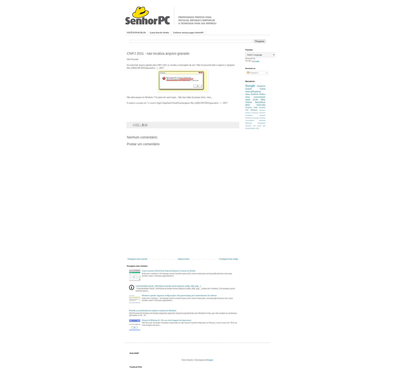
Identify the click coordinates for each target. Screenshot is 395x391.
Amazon (262, 110)
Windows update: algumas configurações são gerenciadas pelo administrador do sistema (179, 296)
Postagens (253, 73)
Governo (261, 86)
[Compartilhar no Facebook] (143, 125)
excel (259, 126)
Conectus (254, 113)
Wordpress (261, 123)
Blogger (210, 360)
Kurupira (262, 107)
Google (250, 85)
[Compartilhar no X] (140, 125)
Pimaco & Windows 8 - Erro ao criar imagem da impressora (166, 320)
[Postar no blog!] (137, 125)
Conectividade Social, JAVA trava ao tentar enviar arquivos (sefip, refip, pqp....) (168, 286)
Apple (247, 100)
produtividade (250, 128)
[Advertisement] (183, 235)
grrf (264, 126)
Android (248, 102)
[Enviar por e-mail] (134, 125)
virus (247, 97)
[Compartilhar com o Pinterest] (146, 125)
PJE (246, 110)
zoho (257, 128)
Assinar (248, 113)
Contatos (262, 113)
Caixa (262, 88)
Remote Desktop (259, 118)
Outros (248, 88)
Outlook (254, 94)
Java (247, 94)
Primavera (248, 118)
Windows (254, 110)
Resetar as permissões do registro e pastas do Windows (152, 311)
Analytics (248, 107)
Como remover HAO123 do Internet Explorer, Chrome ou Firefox (168, 271)
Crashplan (249, 115)
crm (254, 126)
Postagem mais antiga (228, 259)
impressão (261, 105)
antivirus (248, 126)
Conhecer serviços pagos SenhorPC (188, 33)
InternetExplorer (253, 91)
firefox (262, 94)
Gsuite (255, 100)
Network (262, 115)
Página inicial (183, 259)
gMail (247, 105)
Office (263, 100)
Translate (255, 61)
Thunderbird (249, 120)
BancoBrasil (260, 102)
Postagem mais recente (137, 259)
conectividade (259, 97)
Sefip (256, 107)
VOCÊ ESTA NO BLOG (136, 33)
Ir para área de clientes (159, 33)
